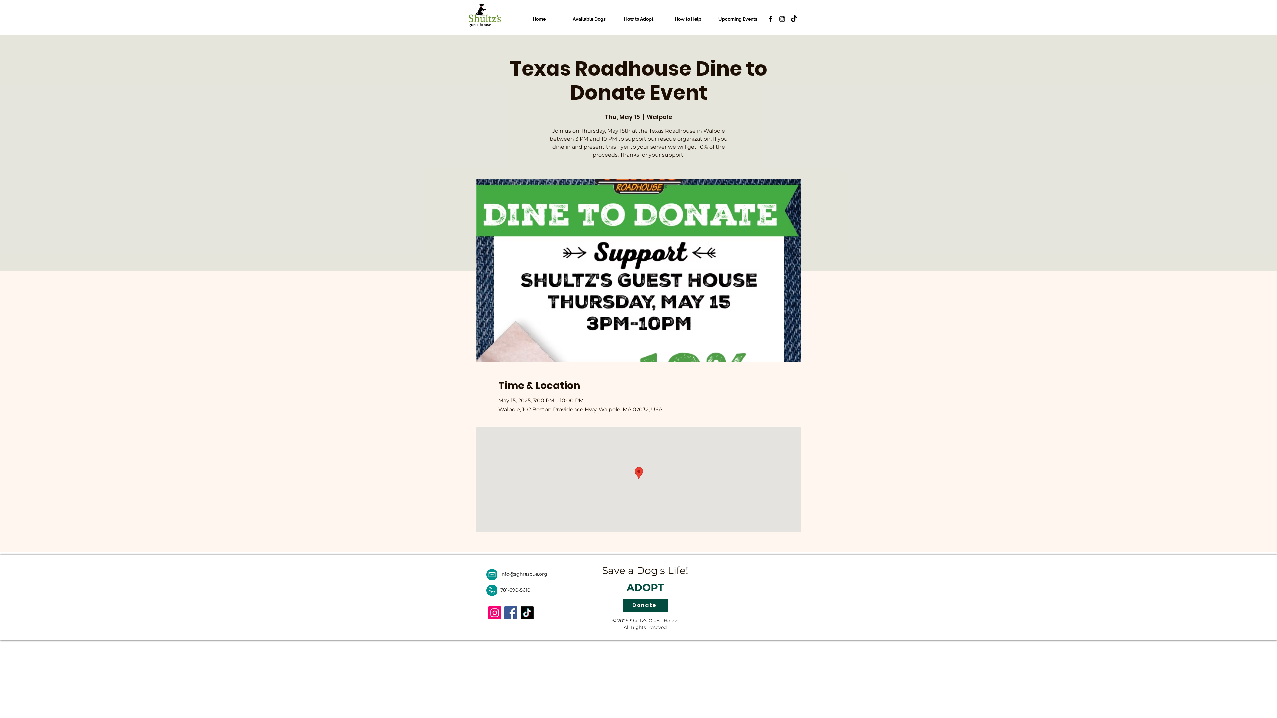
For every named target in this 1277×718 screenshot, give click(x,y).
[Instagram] (782, 19)
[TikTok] (794, 19)
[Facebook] (770, 19)
